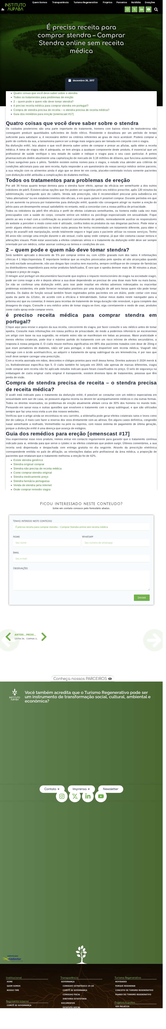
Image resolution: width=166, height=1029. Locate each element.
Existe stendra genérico (28, 460)
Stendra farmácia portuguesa (32, 481)
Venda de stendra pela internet (33, 485)
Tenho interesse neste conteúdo (32, 521)
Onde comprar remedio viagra (32, 489)
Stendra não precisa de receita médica (38, 468)
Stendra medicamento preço (31, 476)
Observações (20, 568)
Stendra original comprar (29, 464)
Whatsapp (87, 537)
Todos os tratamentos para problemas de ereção (43, 97)
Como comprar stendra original (33, 472)
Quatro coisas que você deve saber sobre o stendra (46, 93)
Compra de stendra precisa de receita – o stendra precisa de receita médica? (61, 110)
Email (16, 552)
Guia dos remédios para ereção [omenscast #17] (44, 114)
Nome (16, 537)
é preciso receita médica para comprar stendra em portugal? (51, 105)
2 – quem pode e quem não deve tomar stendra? (44, 101)
